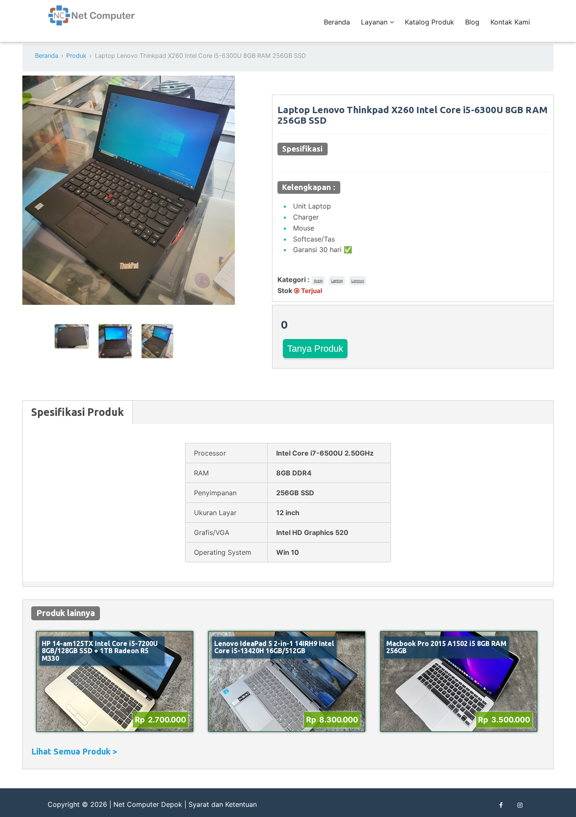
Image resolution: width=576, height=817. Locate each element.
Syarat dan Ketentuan (222, 804)
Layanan (375, 22)
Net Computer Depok (147, 804)
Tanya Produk (315, 348)
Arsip (318, 280)
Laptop (337, 280)
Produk (76, 55)
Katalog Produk (429, 22)
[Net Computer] (92, 20)
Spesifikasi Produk (77, 412)
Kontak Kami (510, 22)
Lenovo (357, 280)
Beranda (337, 22)
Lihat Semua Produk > (74, 751)
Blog (472, 22)
